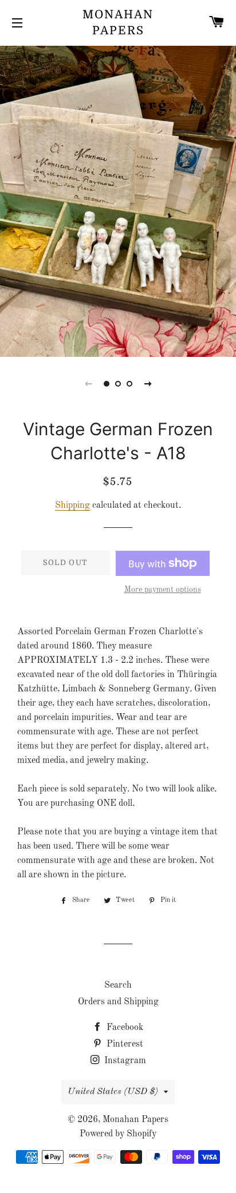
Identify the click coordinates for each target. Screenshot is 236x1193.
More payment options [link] (162, 590)
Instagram (124, 1060)
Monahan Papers (118, 22)
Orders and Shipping (118, 1002)
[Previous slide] (88, 383)
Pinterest (123, 1044)
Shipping (72, 505)
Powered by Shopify (118, 1134)
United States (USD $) (113, 1091)
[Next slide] (147, 383)
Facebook (123, 1027)
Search (118, 985)
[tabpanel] (118, 200)
